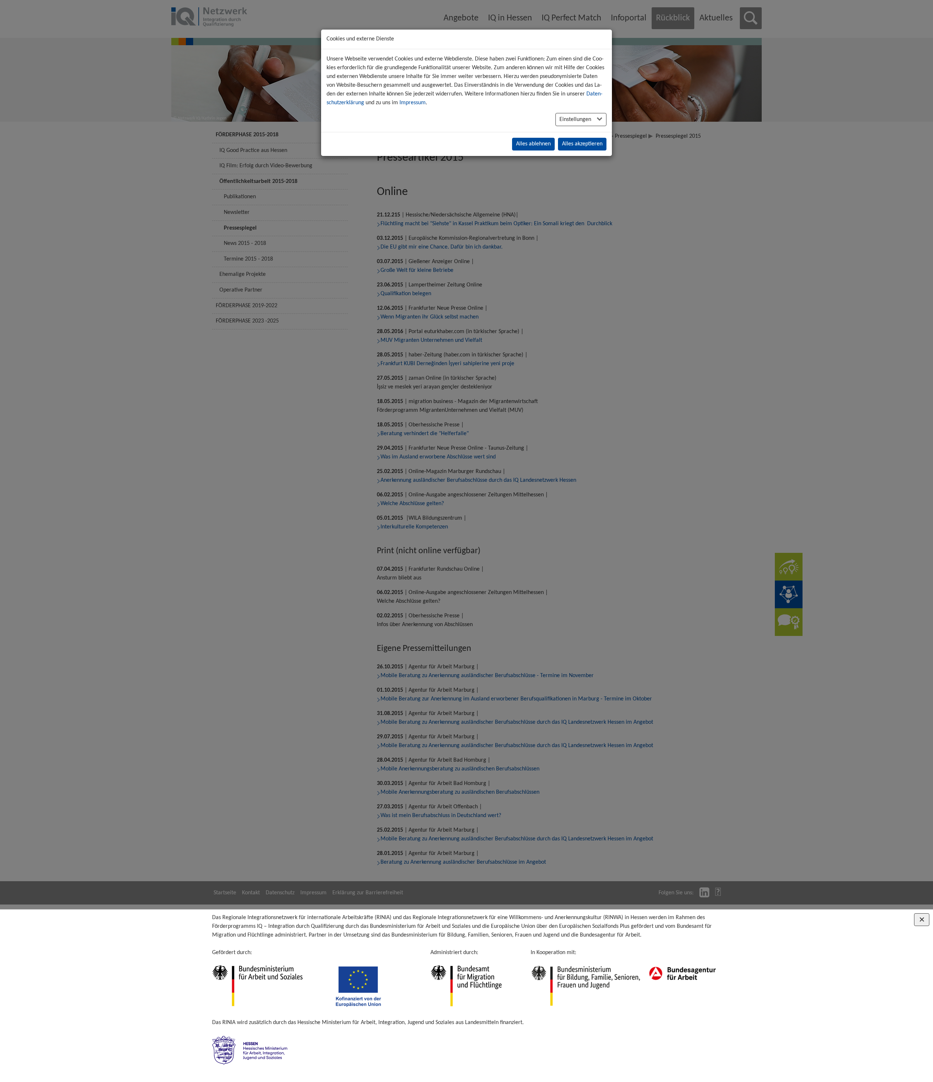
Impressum (412, 103)
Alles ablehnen (533, 144)
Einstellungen (576, 119)
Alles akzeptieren (582, 144)
